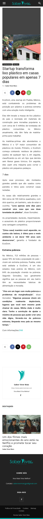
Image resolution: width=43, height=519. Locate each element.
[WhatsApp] (28, 92)
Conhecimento (7, 64)
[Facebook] (12, 92)
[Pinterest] (23, 92)
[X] (17, 92)
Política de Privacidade (13, 508)
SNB (21, 330)
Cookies (25, 508)
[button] (4, 3)
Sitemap (33, 508)
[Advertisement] (21, 20)
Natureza (16, 64)
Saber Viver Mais (11, 86)
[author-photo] (21, 381)
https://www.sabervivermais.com (21, 388)
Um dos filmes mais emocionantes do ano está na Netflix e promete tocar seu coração (20, 441)
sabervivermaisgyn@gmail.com (25, 483)
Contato (21, 511)
